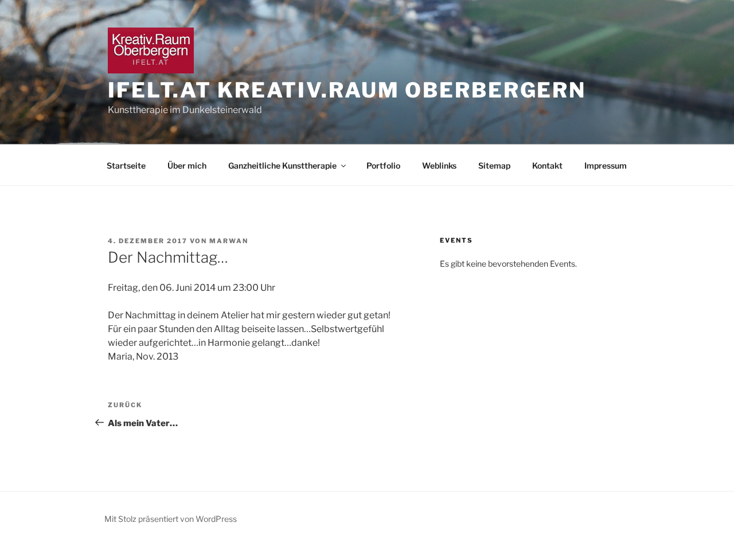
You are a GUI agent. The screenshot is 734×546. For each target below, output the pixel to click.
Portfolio (383, 165)
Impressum (605, 165)
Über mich (186, 165)
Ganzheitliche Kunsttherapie (282, 165)
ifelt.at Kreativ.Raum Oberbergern (347, 90)
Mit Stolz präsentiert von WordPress (170, 519)
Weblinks (439, 165)
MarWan (228, 241)
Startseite (126, 165)
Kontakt (547, 165)
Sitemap (494, 165)
